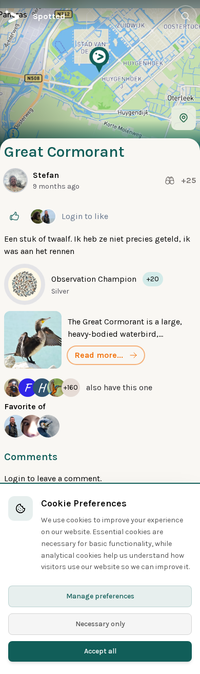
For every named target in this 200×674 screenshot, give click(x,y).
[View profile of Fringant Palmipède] (48, 426)
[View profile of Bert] (15, 426)
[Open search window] (185, 16)
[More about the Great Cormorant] (100, 340)
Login (73, 216)
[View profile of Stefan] (15, 180)
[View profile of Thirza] (32, 426)
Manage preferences (100, 596)
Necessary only (100, 624)
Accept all (100, 651)
